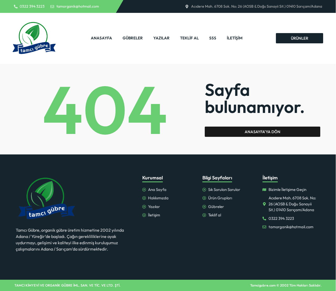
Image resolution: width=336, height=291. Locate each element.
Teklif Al (189, 37)
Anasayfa (101, 37)
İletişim (235, 37)
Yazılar (161, 37)
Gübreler (133, 37)
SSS (212, 37)
